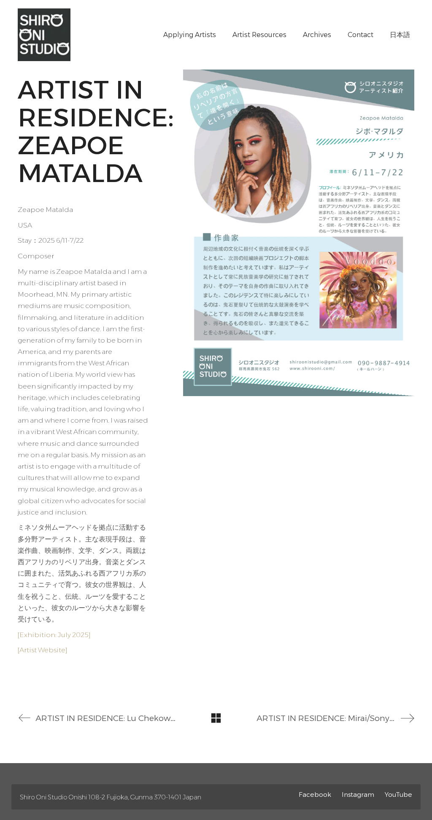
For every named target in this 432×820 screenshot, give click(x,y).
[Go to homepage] (44, 34)
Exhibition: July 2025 (54, 635)
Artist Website (42, 650)
